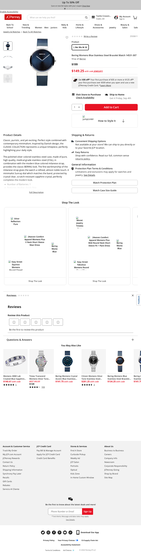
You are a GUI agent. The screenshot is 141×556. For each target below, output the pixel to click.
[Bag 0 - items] (135, 17)
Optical (73, 469)
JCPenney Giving (111, 469)
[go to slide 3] (69, 8)
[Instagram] (48, 532)
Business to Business (114, 450)
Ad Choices (67, 550)
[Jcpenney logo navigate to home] (13, 17)
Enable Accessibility (9, 11)
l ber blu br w (80, 47)
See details (89, 175)
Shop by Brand (111, 473)
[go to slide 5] (74, 8)
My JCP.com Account (12, 454)
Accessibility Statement (70, 545)
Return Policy (9, 466)
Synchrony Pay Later (12, 473)
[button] (35, 246)
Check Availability (85, 97)
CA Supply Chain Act (89, 540)
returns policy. (82, 158)
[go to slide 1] (65, 8)
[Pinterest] (60, 532)
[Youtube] (65, 532)
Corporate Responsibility (115, 466)
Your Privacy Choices (66, 540)
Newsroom (109, 462)
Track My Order (10, 450)
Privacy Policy (49, 540)
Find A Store (76, 450)
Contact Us (8, 462)
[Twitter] (43, 532)
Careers (108, 454)
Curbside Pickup (78, 454)
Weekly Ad (75, 458)
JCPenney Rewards (11, 458)
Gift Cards (7, 481)
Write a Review (90, 36)
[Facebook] (54, 532)
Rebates (6, 485)
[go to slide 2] (67, 8)
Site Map (108, 477)
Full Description (36, 192)
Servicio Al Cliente (11, 489)
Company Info (110, 458)
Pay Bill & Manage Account (49, 450)
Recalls (6, 477)
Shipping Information (12, 469)
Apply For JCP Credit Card (48, 454)
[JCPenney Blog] (71, 532)
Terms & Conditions (52, 550)
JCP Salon (74, 462)
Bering (83, 58)
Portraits (74, 466)
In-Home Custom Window (82, 477)
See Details (70, 520)
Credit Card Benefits (46, 458)
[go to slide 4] (72, 8)
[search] (87, 17)
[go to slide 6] (77, 8)
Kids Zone (75, 473)
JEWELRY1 (98, 71)
